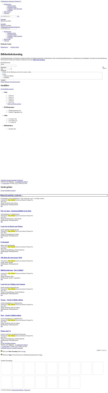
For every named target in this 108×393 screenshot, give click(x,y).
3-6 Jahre (11, 119)
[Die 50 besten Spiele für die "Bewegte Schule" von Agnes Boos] (29, 388)
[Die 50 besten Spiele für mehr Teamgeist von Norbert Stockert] (6, 388)
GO (18, 16)
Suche (2, 64)
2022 (10, 95)
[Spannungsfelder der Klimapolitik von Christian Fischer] (18, 374)
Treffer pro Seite (22, 183)
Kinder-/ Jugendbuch (14, 112)
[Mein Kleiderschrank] (75, 388)
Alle (5, 74)
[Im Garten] (98, 374)
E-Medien (6, 77)
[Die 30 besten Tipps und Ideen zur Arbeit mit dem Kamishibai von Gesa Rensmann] (6, 374)
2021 (10, 97)
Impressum (27, 390)
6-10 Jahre (12, 120)
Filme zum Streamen (39, 59)
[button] (105, 67)
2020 (10, 99)
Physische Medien (9, 76)
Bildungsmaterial (13, 110)
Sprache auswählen (6, 21)
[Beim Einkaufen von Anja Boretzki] (63, 388)
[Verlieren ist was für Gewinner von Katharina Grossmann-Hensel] (63, 374)
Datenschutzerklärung (17, 390)
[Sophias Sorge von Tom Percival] (52, 374)
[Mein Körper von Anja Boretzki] (52, 388)
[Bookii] (75, 374)
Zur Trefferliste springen (7, 89)
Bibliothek (3, 67)
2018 (10, 100)
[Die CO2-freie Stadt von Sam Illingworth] (29, 374)
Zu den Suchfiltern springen (8, 190)
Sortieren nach (4, 181)
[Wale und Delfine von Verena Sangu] (41, 374)
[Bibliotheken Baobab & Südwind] (10, 1)
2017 (10, 102)
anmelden (3, 19)
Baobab (11, 129)
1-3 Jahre (11, 122)
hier (24, 351)
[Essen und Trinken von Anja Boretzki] (41, 388)
